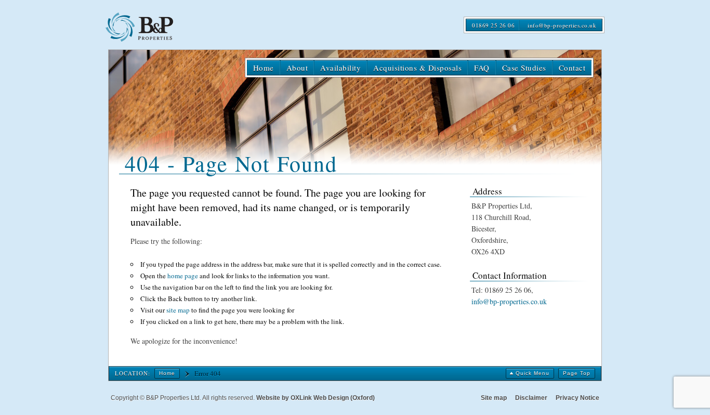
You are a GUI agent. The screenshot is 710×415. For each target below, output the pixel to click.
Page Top (576, 373)
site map (178, 310)
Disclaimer (531, 397)
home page (182, 275)
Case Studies (524, 67)
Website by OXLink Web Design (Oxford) (315, 397)
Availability (340, 67)
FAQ (482, 67)
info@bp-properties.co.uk (562, 25)
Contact (572, 67)
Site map (494, 397)
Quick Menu (532, 373)
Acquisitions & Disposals (417, 67)
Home (263, 67)
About (297, 67)
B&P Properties (143, 27)
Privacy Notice (577, 397)
